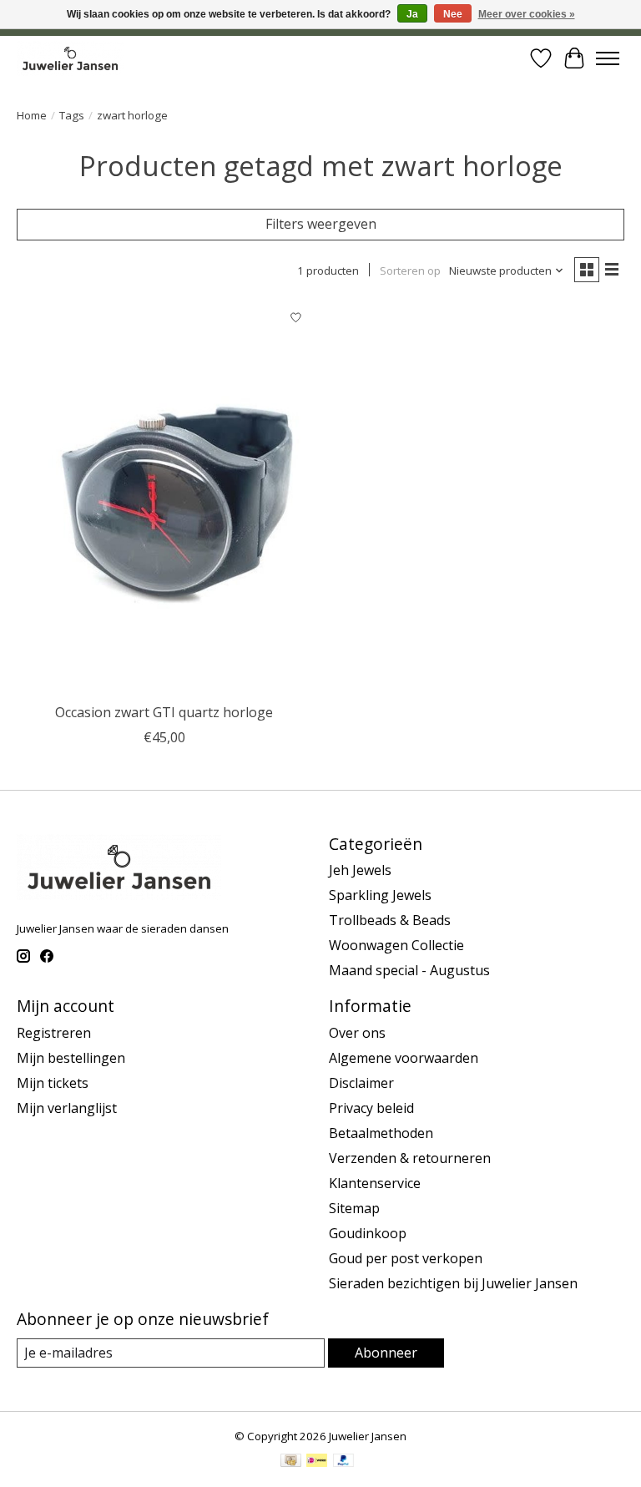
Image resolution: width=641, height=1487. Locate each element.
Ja (412, 14)
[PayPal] (344, 1462)
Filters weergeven (320, 224)
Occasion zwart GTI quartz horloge (164, 712)
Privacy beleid (371, 1108)
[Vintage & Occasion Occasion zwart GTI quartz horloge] (164, 498)
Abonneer (386, 1352)
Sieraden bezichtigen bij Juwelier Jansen (453, 1283)
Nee (452, 14)
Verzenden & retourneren (410, 1158)
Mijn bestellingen (71, 1058)
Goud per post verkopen (405, 1258)
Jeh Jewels (360, 870)
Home (32, 115)
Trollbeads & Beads (390, 920)
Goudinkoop (367, 1233)
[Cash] (290, 1462)
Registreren (54, 1033)
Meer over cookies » (526, 14)
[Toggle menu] (607, 58)
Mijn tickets (52, 1083)
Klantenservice (375, 1183)
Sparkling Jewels (380, 895)
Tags (71, 115)
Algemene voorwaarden (403, 1058)
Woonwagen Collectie (396, 945)
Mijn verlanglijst (67, 1108)
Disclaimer (361, 1083)
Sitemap (354, 1208)
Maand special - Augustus (409, 970)
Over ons (357, 1033)
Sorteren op (410, 270)
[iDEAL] (316, 1462)
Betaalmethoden (381, 1133)
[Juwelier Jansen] (70, 58)
